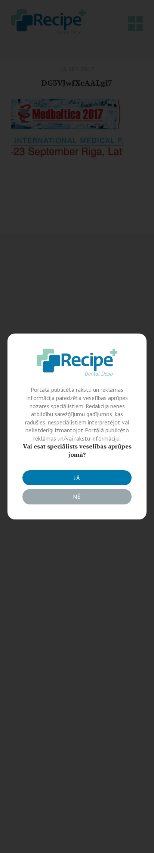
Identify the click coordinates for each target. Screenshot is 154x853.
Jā (77, 478)
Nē (77, 496)
